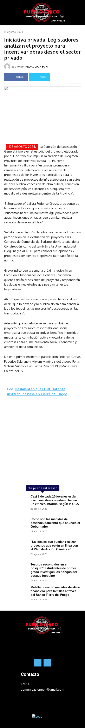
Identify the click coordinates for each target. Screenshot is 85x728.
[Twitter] (47, 663)
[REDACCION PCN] (8, 66)
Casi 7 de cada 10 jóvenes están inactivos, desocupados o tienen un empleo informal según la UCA (55, 500)
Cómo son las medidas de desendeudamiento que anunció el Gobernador (55, 522)
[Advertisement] (42, 443)
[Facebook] (38, 663)
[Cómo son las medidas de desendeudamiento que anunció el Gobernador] (15, 526)
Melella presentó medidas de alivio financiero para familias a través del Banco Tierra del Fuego (55, 590)
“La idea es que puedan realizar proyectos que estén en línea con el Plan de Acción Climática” (54, 545)
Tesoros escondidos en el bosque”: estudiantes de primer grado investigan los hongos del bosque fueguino (54, 570)
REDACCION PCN (36, 66)
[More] (55, 77)
